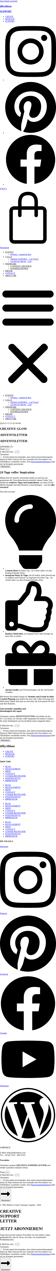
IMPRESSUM (11, 781)
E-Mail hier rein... (7, 452)
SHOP (8, 771)
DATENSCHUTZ (13, 778)
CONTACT (10, 273)
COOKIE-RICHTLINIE (15, 776)
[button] (28, 335)
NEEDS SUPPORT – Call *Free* (24, 259)
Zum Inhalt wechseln (8, 1)
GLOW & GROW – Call (20, 261)
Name (2, 449)
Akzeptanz (4, 454)
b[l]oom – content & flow (20, 254)
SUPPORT (6, 11)
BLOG (8, 766)
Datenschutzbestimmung (40, 462)
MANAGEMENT (13, 769)
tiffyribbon (6, 6)
